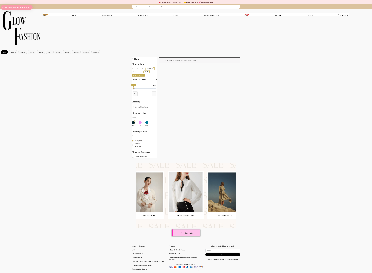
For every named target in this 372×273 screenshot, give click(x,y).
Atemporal (138, 141)
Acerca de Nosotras (138, 246)
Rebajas (246, 15)
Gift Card (278, 15)
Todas (4, 52)
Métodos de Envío (175, 254)
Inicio (133, 250)
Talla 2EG (76, 52)
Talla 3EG (86, 52)
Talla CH (40, 52)
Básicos (137, 143)
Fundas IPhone (143, 15)
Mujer (45, 15)
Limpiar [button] (134, 117)
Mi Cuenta (309, 15)
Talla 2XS (22, 52)
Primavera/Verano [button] (141, 156)
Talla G (58, 52)
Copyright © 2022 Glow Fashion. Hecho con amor (148, 261)
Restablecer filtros (138, 75)
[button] (133, 123)
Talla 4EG (96, 52)
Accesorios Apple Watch (211, 15)
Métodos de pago (137, 254)
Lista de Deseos (137, 257)
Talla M (50, 52)
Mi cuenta (172, 246)
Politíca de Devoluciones (177, 250)
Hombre (74, 15)
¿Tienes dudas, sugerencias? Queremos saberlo (222, 259)
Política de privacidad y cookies (142, 265)
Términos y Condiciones (139, 269)
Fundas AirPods (107, 15)
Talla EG (66, 52)
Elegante (138, 146)
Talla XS (32, 52)
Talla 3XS (13, 52)
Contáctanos (344, 15)
